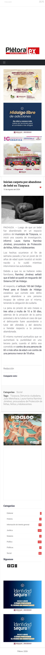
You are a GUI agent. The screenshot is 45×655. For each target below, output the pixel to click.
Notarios (24, 536)
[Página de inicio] (22, 50)
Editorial (24, 513)
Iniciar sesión (8, 2)
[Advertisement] (22, 24)
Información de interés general (24, 525)
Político (24, 542)
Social (24, 553)
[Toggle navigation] (4, 62)
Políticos (24, 547)
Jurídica (24, 530)
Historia (24, 519)
